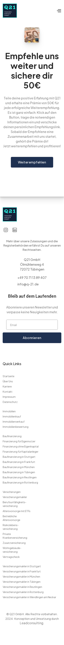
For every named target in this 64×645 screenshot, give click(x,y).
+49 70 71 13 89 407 (32, 277)
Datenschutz (10, 401)
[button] (58, 10)
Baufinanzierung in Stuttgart (19, 456)
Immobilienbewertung (15, 426)
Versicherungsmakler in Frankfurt (22, 571)
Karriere (7, 386)
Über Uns (8, 381)
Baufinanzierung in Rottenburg (20, 482)
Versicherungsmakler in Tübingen (22, 581)
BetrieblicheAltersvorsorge (11, 518)
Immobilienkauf (12, 416)
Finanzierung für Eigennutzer (19, 441)
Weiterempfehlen (32, 162)
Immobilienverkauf (14, 421)
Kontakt (7, 391)
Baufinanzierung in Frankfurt (19, 461)
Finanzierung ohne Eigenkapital (21, 446)
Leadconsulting (31, 623)
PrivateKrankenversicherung (15, 535)
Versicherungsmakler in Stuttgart (22, 566)
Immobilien (9, 411)
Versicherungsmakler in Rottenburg (23, 592)
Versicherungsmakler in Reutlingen (22, 586)
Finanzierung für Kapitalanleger (20, 451)
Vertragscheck (11, 556)
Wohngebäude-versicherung (12, 549)
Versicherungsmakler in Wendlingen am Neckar (29, 597)
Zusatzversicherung (14, 542)
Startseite (8, 376)
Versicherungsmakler (15, 497)
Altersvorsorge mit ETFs (16, 511)
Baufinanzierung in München (19, 467)
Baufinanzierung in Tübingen (19, 472)
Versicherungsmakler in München (21, 576)
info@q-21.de (28, 284)
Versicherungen (12, 491)
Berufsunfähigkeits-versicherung (14, 504)
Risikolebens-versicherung (11, 526)
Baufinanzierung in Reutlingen (20, 477)
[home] (20, 11)
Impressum (9, 396)
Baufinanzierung (12, 436)
